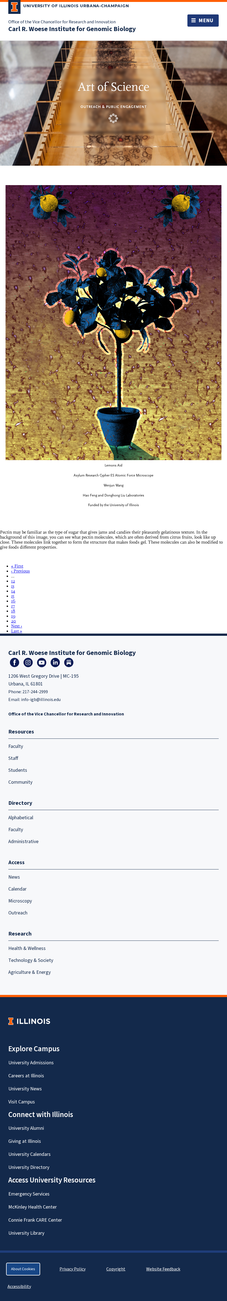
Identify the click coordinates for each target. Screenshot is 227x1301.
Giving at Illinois (24, 1141)
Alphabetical (20, 817)
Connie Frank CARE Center (35, 1220)
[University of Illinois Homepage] (29, 1021)
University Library (26, 1233)
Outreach (17, 912)
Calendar (17, 889)
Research (20, 934)
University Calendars (29, 1154)
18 (13, 611)
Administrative (23, 841)
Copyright (115, 1269)
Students (17, 770)
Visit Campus (21, 1101)
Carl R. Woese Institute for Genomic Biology (72, 29)
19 (13, 616)
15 (12, 596)
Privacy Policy (73, 1269)
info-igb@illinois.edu (41, 700)
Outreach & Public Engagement (114, 107)
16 (13, 601)
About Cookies (23, 1269)
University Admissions (31, 1062)
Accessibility (19, 1287)
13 (12, 586)
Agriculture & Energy (29, 972)
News (14, 877)
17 (13, 606)
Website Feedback (164, 1269)
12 (13, 581)
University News (25, 1088)
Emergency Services (29, 1194)
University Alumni (26, 1128)
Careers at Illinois (26, 1075)
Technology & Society (30, 960)
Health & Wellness (27, 948)
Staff (13, 758)
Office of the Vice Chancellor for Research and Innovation (62, 22)
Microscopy (20, 900)
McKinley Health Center (32, 1207)
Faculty (15, 746)
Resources (21, 732)
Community (20, 782)
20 (13, 621)
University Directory (28, 1167)
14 (13, 591)
